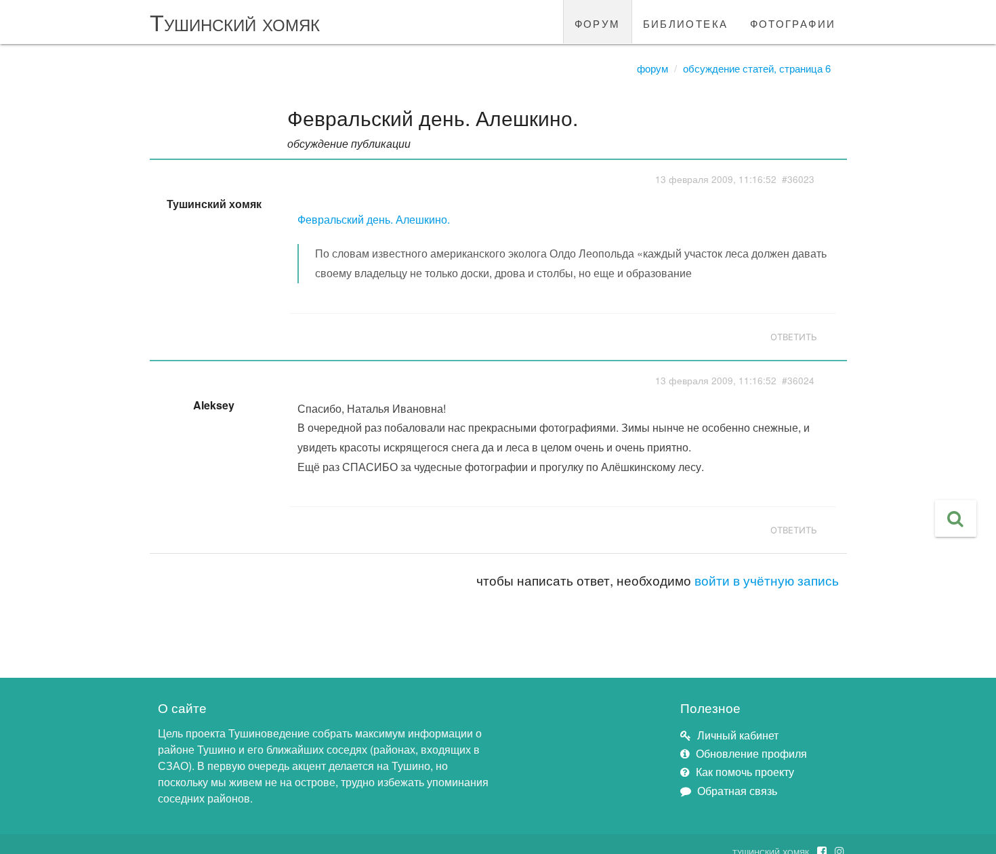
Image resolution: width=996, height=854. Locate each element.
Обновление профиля (751, 753)
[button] (955, 518)
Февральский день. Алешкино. (373, 219)
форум (598, 22)
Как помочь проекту (745, 771)
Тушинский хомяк (235, 21)
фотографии (793, 22)
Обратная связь (737, 790)
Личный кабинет (738, 735)
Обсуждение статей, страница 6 (757, 68)
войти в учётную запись (766, 580)
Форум (652, 68)
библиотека (685, 22)
